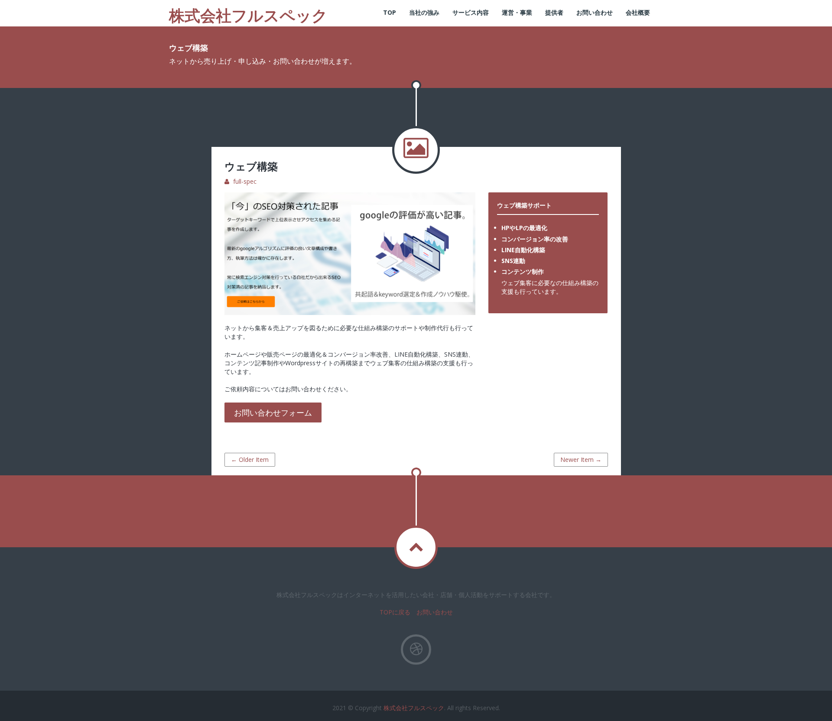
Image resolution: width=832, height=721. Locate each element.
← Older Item (250, 459)
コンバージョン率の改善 (534, 239)
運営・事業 (517, 12)
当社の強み (424, 12)
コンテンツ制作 (522, 271)
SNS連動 (513, 261)
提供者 (554, 12)
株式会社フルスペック (414, 708)
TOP (389, 12)
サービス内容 (470, 12)
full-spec (245, 181)
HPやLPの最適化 (524, 228)
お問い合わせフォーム (273, 412)
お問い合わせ (594, 12)
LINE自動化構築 (523, 250)
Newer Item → (580, 459)
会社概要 (638, 12)
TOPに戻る (395, 612)
